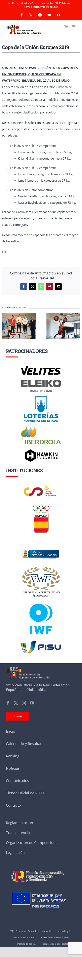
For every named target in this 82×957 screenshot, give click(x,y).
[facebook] (8, 703)
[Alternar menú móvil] (74, 27)
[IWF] (41, 600)
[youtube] (32, 703)
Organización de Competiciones (32, 842)
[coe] (41, 506)
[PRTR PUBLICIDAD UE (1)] (41, 868)
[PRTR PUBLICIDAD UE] (41, 887)
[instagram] (24, 703)
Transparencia (18, 832)
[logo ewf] (41, 568)
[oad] (41, 544)
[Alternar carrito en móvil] (66, 27)
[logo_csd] (41, 487)
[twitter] (16, 703)
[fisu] (41, 642)
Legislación (15, 852)
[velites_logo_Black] (41, 368)
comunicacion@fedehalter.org (41, 6)
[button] (5, 326)
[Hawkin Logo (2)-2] (41, 451)
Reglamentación (19, 822)
